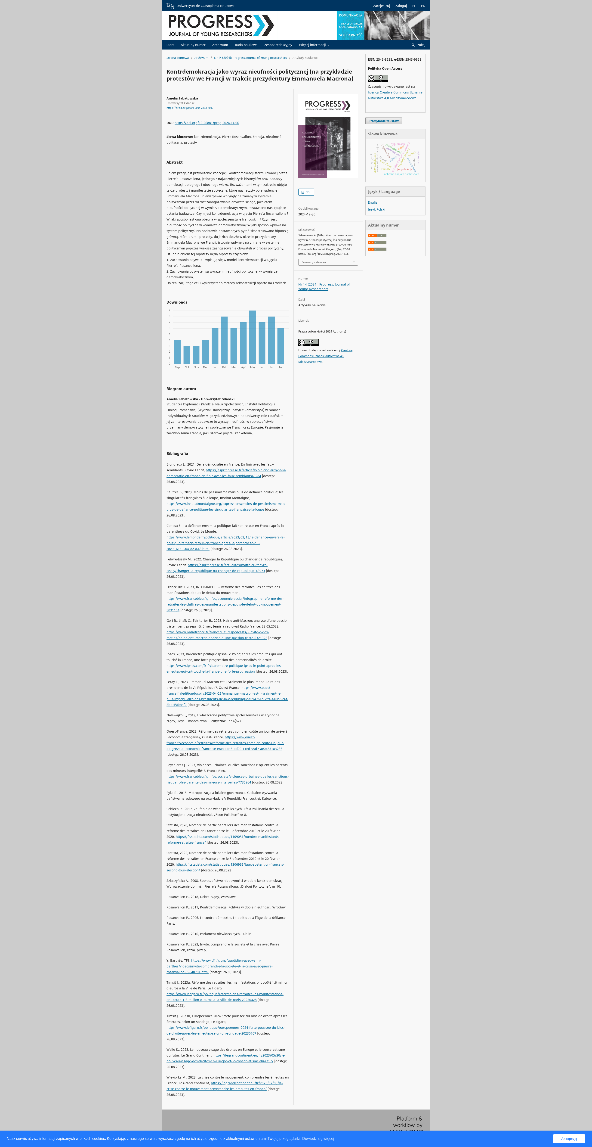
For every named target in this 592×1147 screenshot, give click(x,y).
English (373, 202)
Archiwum (220, 45)
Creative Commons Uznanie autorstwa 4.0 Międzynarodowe (325, 356)
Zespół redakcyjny (278, 45)
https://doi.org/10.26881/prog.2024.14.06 (207, 123)
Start (170, 45)
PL (414, 5)
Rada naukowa (246, 45)
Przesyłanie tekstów (384, 121)
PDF (308, 192)
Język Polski (376, 209)
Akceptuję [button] (569, 1139)
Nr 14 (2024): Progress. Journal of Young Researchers (250, 58)
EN (423, 5)
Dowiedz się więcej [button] (318, 1139)
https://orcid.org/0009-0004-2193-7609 (189, 107)
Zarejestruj (381, 5)
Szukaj (420, 45)
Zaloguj (401, 5)
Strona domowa (177, 58)
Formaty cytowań (314, 262)
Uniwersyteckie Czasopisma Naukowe (205, 5)
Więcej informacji (313, 45)
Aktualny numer (193, 45)
